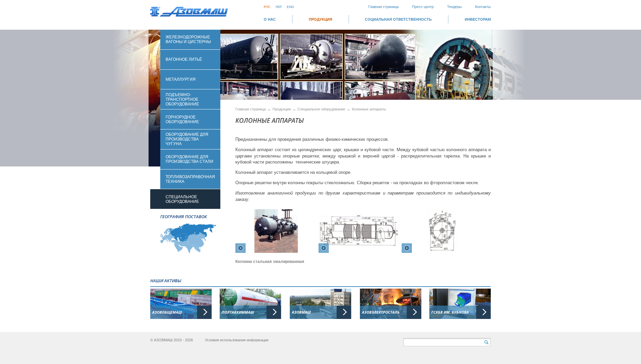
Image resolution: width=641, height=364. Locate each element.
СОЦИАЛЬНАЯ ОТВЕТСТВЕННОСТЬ (398, 19)
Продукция (320, 19)
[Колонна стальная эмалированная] (276, 236)
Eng (290, 7)
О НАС (270, 19)
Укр (278, 7)
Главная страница (383, 7)
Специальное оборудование (321, 109)
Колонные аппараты (369, 109)
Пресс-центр (423, 7)
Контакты (483, 7)
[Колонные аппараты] (359, 236)
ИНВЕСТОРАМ (478, 19)
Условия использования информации (236, 340)
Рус (267, 7)
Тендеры (454, 7)
